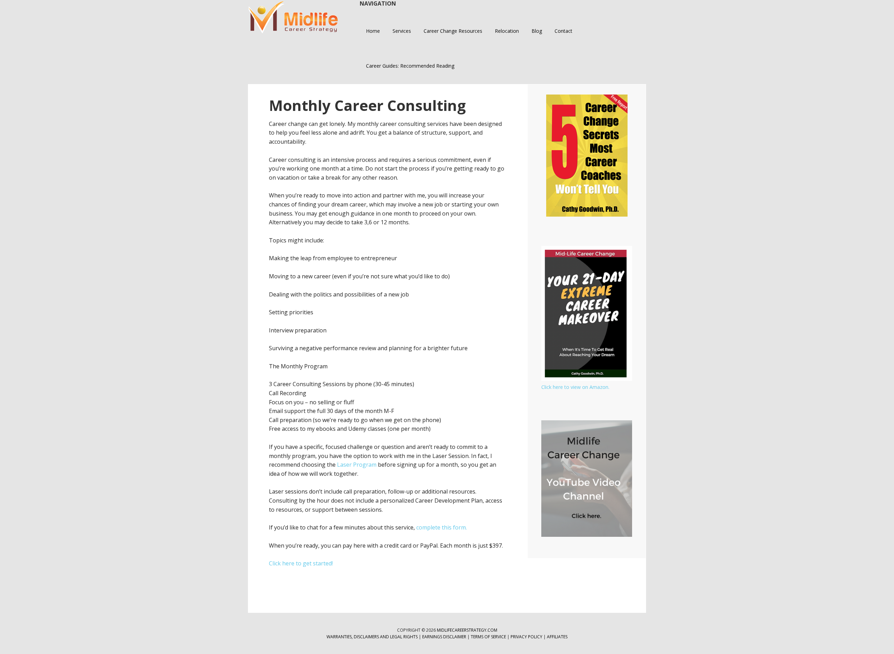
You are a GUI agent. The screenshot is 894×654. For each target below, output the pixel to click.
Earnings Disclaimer (444, 637)
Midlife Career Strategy (293, 17)
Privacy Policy (527, 637)
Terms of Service (488, 637)
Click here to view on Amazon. (575, 387)
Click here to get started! (301, 563)
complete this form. (441, 527)
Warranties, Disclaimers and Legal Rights (372, 637)
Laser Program (356, 464)
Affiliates (557, 637)
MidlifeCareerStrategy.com (467, 630)
